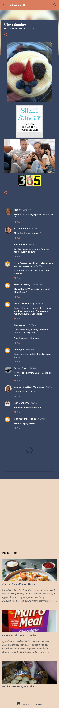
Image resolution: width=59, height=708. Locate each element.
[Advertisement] (29, 512)
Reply (17, 222)
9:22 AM (34, 403)
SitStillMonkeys (23, 284)
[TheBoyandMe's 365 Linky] (29, 185)
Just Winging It (16, 4)
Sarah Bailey (21, 228)
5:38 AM (30, 349)
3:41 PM (26, 210)
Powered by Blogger (31, 703)
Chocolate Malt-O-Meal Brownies (19, 635)
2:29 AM (32, 325)
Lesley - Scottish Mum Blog (29, 386)
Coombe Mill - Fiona (25, 418)
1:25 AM (39, 303)
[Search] (55, 4)
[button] (5, 35)
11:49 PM (37, 285)
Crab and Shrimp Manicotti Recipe (19, 584)
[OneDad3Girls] (29, 172)
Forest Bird (20, 368)
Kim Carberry (21, 402)
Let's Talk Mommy (24, 303)
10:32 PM (37, 266)
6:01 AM (32, 368)
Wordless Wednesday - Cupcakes (18, 686)
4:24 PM (33, 228)
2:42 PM (41, 419)
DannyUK (19, 349)
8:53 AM (49, 387)
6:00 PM (32, 244)
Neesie (18, 209)
